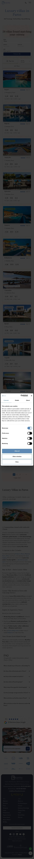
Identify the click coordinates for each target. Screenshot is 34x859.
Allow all (17, 451)
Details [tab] (17, 400)
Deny (17, 462)
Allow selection (17, 456)
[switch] (29, 433)
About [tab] (28, 400)
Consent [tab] (6, 400)
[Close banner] (31, 395)
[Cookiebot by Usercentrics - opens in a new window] (21, 396)
